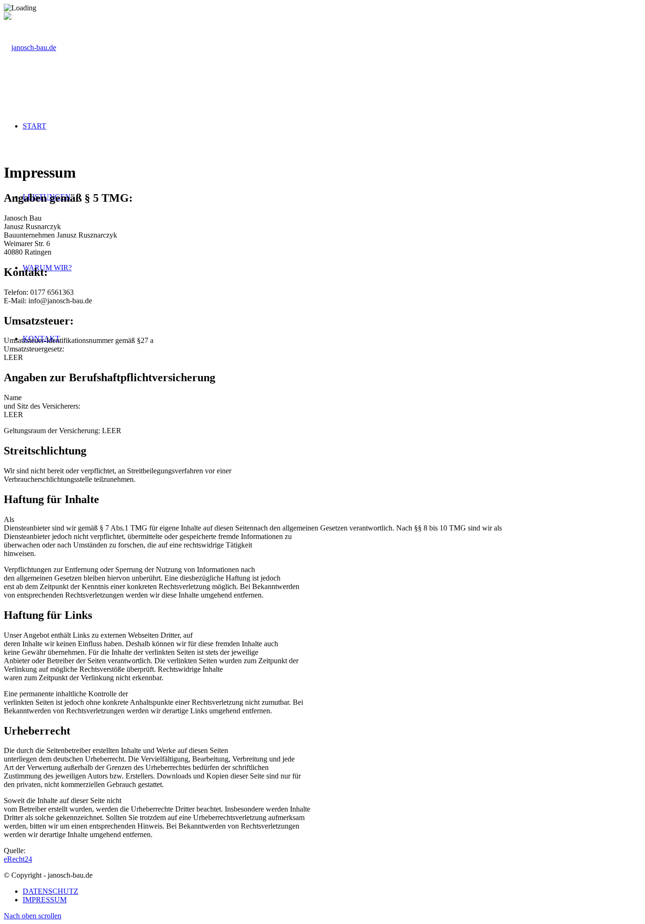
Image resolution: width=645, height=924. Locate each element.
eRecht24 (18, 859)
